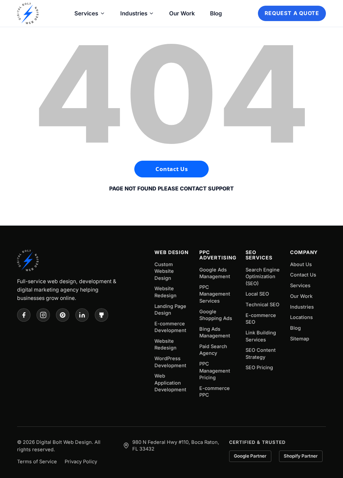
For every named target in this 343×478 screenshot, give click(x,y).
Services (86, 13)
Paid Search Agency (213, 349)
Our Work (182, 13)
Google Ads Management (214, 273)
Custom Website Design (164, 271)
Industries (133, 13)
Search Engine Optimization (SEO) (263, 277)
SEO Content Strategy (261, 353)
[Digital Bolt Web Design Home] (28, 13)
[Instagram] (43, 315)
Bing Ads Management (214, 332)
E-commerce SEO (261, 318)
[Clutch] (62, 315)
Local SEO (257, 294)
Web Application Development (170, 383)
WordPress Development (170, 361)
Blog (216, 13)
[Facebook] (23, 315)
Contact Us (171, 169)
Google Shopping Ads (215, 315)
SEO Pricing (259, 368)
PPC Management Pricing (214, 371)
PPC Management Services (214, 294)
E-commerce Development (170, 327)
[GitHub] (101, 315)
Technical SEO (262, 305)
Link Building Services (261, 336)
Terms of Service (37, 462)
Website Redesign (165, 292)
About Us (301, 264)
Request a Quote (292, 13)
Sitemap (299, 339)
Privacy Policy (81, 462)
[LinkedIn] (82, 315)
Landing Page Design (170, 309)
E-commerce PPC (214, 391)
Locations (301, 317)
